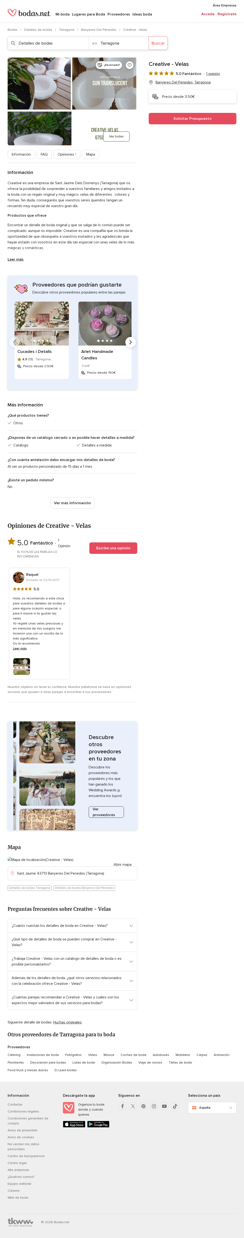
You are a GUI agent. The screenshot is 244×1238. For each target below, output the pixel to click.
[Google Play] (98, 1126)
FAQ (44, 154)
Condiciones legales (23, 1111)
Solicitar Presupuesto (192, 118)
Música (109, 1055)
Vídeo (92, 1055)
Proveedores (118, 14)
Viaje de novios (150, 1062)
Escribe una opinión (113, 548)
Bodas (13, 30)
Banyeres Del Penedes (99, 30)
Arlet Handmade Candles (97, 355)
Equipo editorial (19, 1184)
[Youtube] (164, 1106)
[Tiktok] (175, 1106)
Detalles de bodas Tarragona (29, 888)
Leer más (16, 259)
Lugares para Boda (88, 14)
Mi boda (63, 14)
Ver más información (72, 503)
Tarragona (67, 30)
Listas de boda (83, 1062)
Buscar (158, 43)
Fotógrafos (73, 1055)
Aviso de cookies (21, 1137)
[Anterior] (14, 342)
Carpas (202, 1055)
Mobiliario (183, 1055)
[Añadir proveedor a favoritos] (129, 65)
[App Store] (74, 1126)
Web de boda (18, 1198)
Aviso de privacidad (22, 1130)
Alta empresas (18, 1170)
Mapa (90, 154)
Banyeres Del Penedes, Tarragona (183, 82)
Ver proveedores (104, 812)
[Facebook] (122, 1106)
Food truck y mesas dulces (28, 1070)
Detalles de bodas (38, 30)
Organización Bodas (116, 1062)
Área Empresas (224, 5)
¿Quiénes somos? (21, 1177)
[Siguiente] (130, 342)
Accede (207, 14)
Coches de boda (133, 1055)
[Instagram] (154, 1106)
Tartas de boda (180, 1062)
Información (21, 154)
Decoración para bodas (48, 1062)
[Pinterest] (143, 1106)
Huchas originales (67, 1022)
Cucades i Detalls (34, 351)
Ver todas (116, 136)
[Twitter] (133, 1106)
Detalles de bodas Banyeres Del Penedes (84, 888)
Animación (221, 1055)
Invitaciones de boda (43, 1055)
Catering (14, 1055)
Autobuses (161, 1055)
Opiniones (67, 154)
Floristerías (16, 1062)
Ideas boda (142, 14)
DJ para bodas (66, 1070)
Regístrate (227, 14)
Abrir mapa (123, 864)
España (204, 1108)
